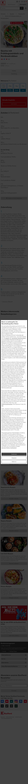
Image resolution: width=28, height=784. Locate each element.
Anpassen (14, 458)
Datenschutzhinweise (10, 717)
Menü (26, 1)
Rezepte (12, 14)
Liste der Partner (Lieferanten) (9, 447)
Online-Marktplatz (11, 4)
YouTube (6, 701)
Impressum (3, 717)
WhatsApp (16, 705)
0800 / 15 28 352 (6, 645)
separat (7, 338)
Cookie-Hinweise (18, 717)
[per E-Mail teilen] (2, 59)
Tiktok (6, 705)
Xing (11, 701)
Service (3, 658)
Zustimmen (14, 454)
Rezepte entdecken (14, 464)
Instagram (16, 701)
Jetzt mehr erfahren (14, 635)
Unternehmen (4, 662)
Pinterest (25, 701)
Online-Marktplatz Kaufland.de (9, 666)
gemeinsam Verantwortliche (18, 338)
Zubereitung (14, 73)
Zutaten (14, 70)
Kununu (2, 705)
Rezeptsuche (21, 14)
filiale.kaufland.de (6, 655)
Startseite (3, 14)
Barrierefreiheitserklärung (6, 718)
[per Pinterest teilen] (7, 59)
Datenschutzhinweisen (7, 404)
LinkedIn (20, 701)
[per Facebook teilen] (4, 59)
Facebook (2, 701)
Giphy (11, 705)
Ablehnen (14, 461)
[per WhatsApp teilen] (9, 59)
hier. (2, 405)
